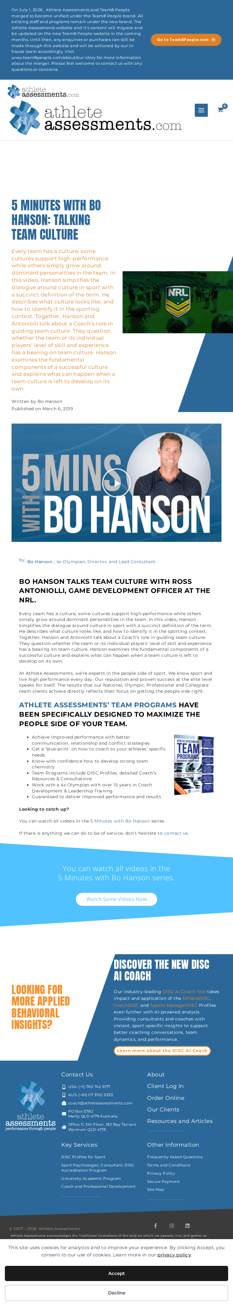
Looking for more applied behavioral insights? (41, 1007)
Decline (116, 1293)
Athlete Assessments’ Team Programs (98, 705)
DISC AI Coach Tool (184, 991)
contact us (176, 833)
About (156, 1074)
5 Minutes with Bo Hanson (120, 821)
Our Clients (163, 1109)
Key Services (79, 1144)
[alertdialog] (116, 40)
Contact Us (77, 1074)
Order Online (165, 1098)
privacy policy (174, 1255)
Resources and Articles (180, 1121)
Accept (116, 1273)
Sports (158, 1005)
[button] (116, 483)
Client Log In (165, 1086)
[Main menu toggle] (201, 110)
